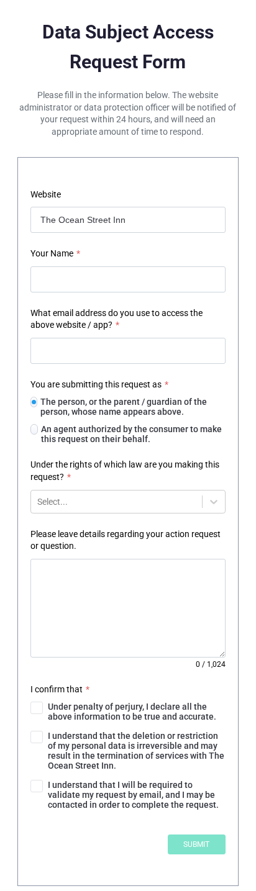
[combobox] (38, 502)
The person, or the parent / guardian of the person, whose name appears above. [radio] (123, 407)
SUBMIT (196, 844)
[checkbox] (127, 711)
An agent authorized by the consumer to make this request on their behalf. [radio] (131, 434)
